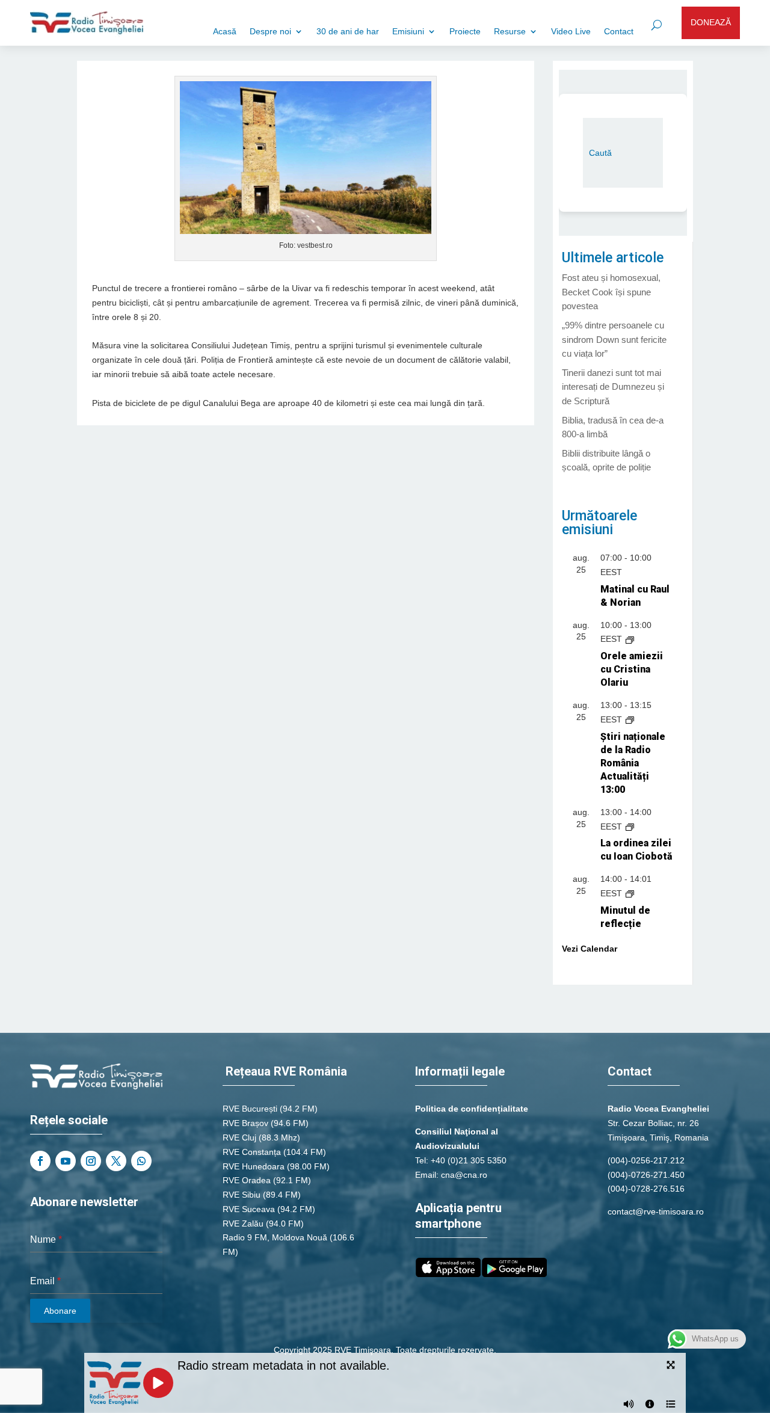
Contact (618, 31)
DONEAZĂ (711, 22)
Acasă (224, 31)
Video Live (571, 31)
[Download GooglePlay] (514, 1274)
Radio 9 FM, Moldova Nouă (275, 1237)
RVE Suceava (249, 1209)
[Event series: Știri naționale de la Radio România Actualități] (630, 719)
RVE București (250, 1108)
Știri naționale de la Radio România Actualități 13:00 (632, 763)
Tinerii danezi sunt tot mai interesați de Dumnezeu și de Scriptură (613, 387)
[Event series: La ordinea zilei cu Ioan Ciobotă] (630, 826)
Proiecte (465, 31)
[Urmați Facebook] (40, 1161)
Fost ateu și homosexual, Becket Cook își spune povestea (611, 292)
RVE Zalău (243, 1223)
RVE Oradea (247, 1180)
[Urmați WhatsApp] (141, 1161)
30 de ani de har (347, 31)
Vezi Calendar (589, 948)
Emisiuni (408, 31)
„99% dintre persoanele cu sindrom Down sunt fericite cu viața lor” (614, 339)
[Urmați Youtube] (65, 1161)
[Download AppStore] (448, 1274)
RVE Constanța (252, 1152)
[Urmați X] (116, 1161)
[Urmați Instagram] (91, 1161)
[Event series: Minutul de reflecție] (630, 893)
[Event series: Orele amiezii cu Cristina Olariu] (630, 639)
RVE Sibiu (241, 1194)
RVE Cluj (239, 1137)
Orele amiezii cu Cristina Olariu (631, 669)
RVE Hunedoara (254, 1166)
